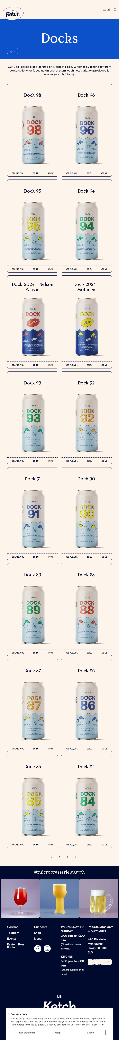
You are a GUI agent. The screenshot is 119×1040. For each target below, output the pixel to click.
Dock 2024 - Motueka (86, 287)
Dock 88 (86, 575)
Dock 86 (86, 671)
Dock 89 (32, 575)
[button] (114, 9)
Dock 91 (33, 479)
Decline (90, 1032)
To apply (13, 932)
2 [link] (51, 856)
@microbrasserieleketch (59, 872)
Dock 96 (86, 95)
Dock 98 (32, 95)
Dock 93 (32, 383)
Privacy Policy (97, 1024)
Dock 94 (86, 191)
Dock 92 (86, 383)
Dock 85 (32, 766)
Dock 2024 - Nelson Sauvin (33, 287)
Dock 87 (32, 671)
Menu (38, 938)
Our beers (40, 927)
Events (11, 938)
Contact (12, 927)
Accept (58, 1032)
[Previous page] (36, 857)
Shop (37, 932)
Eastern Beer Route (15, 945)
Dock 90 (86, 479)
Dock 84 (86, 766)
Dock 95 (32, 191)
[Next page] (83, 857)
